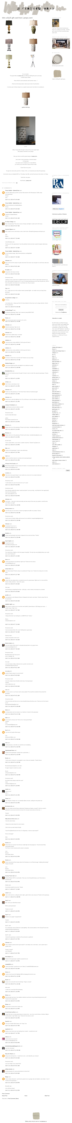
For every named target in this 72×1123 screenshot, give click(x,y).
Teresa (6, 798)
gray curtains (55, 398)
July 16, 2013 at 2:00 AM (12, 565)
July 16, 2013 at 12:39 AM (12, 529)
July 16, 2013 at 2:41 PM (12, 795)
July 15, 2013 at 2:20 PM (12, 421)
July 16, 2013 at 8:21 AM (12, 667)
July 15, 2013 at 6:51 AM (12, 218)
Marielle (7, 533)
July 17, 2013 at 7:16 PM (12, 960)
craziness (54, 375)
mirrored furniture (56, 427)
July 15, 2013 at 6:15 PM (12, 469)
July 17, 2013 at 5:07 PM (12, 953)
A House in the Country (10, 463)
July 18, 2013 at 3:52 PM (12, 1017)
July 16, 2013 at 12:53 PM (12, 762)
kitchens (54, 418)
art (52, 354)
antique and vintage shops (58, 350)
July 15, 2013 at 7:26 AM (12, 238)
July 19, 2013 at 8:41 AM (12, 1065)
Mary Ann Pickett (9, 1053)
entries (53, 381)
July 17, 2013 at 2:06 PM (12, 922)
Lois (6, 689)
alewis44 (7, 355)
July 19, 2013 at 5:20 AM (12, 1057)
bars (53, 356)
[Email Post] (16, 182)
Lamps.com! (28, 180)
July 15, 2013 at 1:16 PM (12, 378)
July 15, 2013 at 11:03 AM (12, 314)
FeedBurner (64, 312)
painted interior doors (57, 437)
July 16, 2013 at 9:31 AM (12, 695)
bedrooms (54, 359)
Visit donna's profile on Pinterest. (59, 214)
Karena (7, 842)
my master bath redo (57, 430)
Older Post (47, 1095)
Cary (6, 288)
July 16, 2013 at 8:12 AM (12, 658)
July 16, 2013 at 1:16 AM (12, 556)
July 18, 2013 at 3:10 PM (12, 1000)
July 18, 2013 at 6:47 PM (12, 1025)
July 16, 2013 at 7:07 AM (12, 610)
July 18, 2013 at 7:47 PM (12, 1033)
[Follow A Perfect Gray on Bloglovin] (58, 209)
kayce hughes (8, 540)
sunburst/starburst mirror (57, 451)
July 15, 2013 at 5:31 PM (12, 460)
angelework (7, 1029)
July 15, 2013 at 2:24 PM (12, 429)
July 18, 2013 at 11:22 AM (12, 984)
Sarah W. (7, 1021)
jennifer (7, 595)
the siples (7, 269)
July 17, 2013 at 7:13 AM (12, 889)
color (53, 373)
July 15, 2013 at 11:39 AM (12, 336)
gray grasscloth (55, 400)
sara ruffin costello (56, 444)
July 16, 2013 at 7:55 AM (12, 639)
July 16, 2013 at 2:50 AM (12, 583)
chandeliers (54, 368)
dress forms (55, 379)
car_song (7, 671)
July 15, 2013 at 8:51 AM (12, 266)
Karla (6, 709)
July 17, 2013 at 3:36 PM (12, 931)
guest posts (54, 409)
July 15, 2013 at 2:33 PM (12, 444)
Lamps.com (20, 75)
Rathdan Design (8, 363)
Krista (6, 972)
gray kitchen (55, 402)
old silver (54, 434)
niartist (6, 789)
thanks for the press (56, 455)
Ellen (6, 448)
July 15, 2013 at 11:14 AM (12, 321)
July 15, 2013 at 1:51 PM (12, 401)
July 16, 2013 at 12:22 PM (12, 754)
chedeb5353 (8, 964)
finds (53, 384)
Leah (6, 455)
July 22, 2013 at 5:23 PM (12, 1090)
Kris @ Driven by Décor (10, 1012)
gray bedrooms (55, 393)
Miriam (6, 995)
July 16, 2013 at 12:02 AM (12, 512)
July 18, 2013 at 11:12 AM (12, 976)
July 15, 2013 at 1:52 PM (12, 409)
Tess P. (6, 900)
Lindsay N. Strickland (10, 405)
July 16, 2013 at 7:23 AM (12, 624)
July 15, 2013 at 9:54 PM (12, 484)
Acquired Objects (9, 229)
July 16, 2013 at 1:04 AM (12, 546)
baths (53, 358)
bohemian (54, 365)
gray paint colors (56, 407)
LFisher (7, 381)
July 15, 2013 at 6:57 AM (12, 225)
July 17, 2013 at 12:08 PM (12, 897)
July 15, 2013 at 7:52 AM (12, 257)
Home (26, 1095)
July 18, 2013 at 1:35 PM (12, 991)
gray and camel (55, 391)
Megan (6, 1076)
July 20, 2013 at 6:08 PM (12, 1082)
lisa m (6, 730)
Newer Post (4, 1095)
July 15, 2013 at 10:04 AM (12, 306)
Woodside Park (8, 371)
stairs (53, 450)
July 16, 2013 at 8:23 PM (12, 856)
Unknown (7, 260)
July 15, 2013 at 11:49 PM (12, 505)
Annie (6, 578)
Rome (53, 349)
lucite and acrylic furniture (58, 425)
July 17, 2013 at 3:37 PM (12, 939)
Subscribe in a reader (57, 318)
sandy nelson (8, 568)
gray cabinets (55, 396)
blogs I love (54, 363)
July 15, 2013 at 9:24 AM (12, 294)
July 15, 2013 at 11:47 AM (12, 359)
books (53, 366)
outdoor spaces (55, 435)
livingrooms (54, 423)
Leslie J (7, 892)
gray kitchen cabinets (57, 404)
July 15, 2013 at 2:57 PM (12, 452)
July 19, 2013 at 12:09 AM (12, 1050)
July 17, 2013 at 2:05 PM (12, 911)
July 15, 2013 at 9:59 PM (12, 495)
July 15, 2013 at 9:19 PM (12, 477)
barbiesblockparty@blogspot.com (12, 1046)
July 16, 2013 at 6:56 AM (12, 600)
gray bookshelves (56, 395)
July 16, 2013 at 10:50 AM (12, 739)
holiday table (55, 414)
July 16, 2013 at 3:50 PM (12, 815)
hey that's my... (55, 412)
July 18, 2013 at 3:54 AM (12, 968)
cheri (6, 742)
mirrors (53, 428)
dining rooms (55, 377)
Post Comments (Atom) (13, 1098)
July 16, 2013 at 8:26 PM (12, 872)
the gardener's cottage (10, 297)
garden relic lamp (26, 107)
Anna (6, 559)
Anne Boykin (8, 956)
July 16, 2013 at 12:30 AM (12, 520)
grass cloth (54, 388)
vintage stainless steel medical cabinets (61, 457)
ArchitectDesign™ (9, 310)
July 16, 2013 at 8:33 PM (12, 881)
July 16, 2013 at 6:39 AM (12, 591)
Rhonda (7, 425)
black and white (55, 361)
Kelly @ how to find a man (11, 818)
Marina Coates (8, 643)
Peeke (6, 318)
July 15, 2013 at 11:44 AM (12, 344)
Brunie (6, 758)
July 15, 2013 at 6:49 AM (12, 199)
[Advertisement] (57, 104)
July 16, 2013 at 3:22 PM (12, 802)
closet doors (55, 370)
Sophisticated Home (9, 750)
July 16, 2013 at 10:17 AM (12, 714)
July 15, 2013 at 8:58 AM (12, 284)
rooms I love (55, 441)
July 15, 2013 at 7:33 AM (12, 247)
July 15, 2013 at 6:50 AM (12, 208)
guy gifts (54, 411)
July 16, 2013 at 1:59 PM (12, 785)
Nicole (6, 979)
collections (54, 372)
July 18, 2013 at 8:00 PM (12, 1042)
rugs (53, 442)
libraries (54, 421)
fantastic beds (55, 382)
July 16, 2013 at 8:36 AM (12, 675)
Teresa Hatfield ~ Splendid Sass (12, 190)
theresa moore (8, 508)
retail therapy (55, 439)
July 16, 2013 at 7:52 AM (12, 632)
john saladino (55, 416)
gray (53, 389)
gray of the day (55, 405)
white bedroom (55, 463)
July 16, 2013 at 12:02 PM (12, 746)
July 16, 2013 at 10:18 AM (12, 726)
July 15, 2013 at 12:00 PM (12, 367)
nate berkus (55, 432)
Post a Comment (6, 1093)
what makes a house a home (58, 460)
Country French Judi (9, 875)
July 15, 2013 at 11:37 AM (12, 329)
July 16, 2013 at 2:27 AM (12, 574)
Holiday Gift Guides (56, 347)
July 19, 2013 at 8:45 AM (12, 1073)
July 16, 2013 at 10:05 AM (12, 706)
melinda (7, 340)
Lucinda (7, 472)
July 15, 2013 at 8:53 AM (12, 274)
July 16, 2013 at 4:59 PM (12, 839)
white (53, 462)
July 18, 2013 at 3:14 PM (12, 1008)
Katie (6, 717)
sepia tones (54, 448)
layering (54, 419)
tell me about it (55, 453)
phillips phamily (8, 1069)
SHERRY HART (8, 604)
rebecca (7, 1036)
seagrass (54, 446)
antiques (54, 352)
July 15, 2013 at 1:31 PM (12, 386)
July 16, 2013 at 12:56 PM (12, 774)
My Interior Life (8, 806)
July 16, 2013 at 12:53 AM (12, 537)
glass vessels (55, 386)
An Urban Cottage (9, 221)
